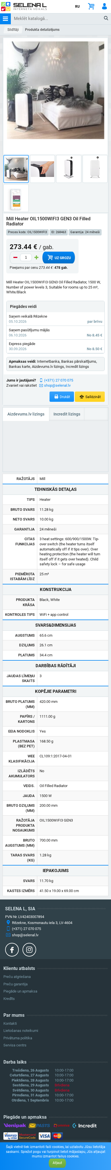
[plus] (36, 257)
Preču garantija (15, 984)
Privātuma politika (17, 1038)
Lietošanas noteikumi (20, 1030)
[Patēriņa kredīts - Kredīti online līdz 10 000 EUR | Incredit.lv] (84, 1126)
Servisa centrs (14, 1045)
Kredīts (9, 998)
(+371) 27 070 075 (58, 380)
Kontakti (10, 1023)
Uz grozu (62, 258)
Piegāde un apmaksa (20, 991)
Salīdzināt (93, 397)
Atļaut (57, 1163)
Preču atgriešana (17, 977)
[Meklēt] (106, 18)
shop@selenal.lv (57, 385)
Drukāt (64, 397)
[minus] (15, 257)
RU (77, 7)
